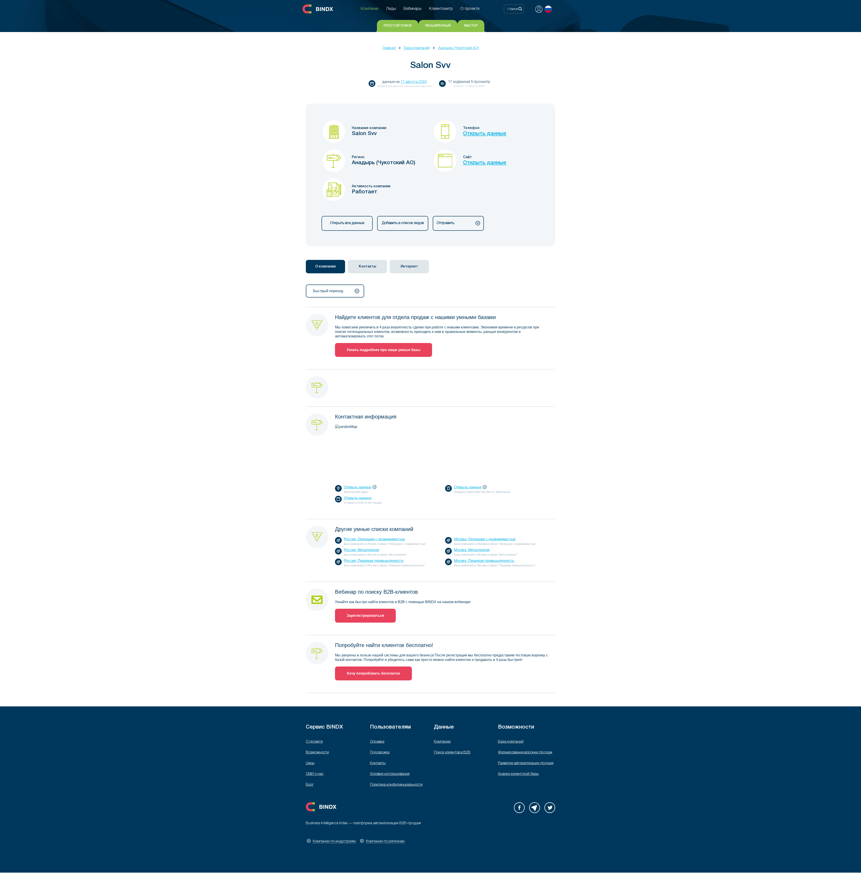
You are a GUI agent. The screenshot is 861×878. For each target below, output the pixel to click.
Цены (310, 763)
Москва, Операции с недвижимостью (484, 539)
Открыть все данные (347, 223)
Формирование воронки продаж (525, 752)
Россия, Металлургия (361, 550)
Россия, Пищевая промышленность (374, 561)
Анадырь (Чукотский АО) (458, 48)
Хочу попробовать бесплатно (373, 673)
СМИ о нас (315, 774)
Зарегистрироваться (365, 615)
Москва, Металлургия (472, 550)
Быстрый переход (328, 291)
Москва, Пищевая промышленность (484, 561)
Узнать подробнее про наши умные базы (383, 350)
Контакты (378, 763)
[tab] (325, 266)
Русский (548, 9)
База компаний (417, 48)
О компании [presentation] (325, 266)
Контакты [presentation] (367, 266)
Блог (309, 784)
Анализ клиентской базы (518, 774)
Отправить (445, 223)
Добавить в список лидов (403, 223)
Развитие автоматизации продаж (525, 763)
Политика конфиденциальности (396, 784)
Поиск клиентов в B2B (452, 752)
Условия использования (390, 774)
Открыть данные (484, 133)
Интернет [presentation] (409, 266)
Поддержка (379, 752)
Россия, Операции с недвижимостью (374, 539)
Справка (377, 741)
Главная (389, 48)
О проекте (314, 741)
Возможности (317, 752)
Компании (442, 741)
